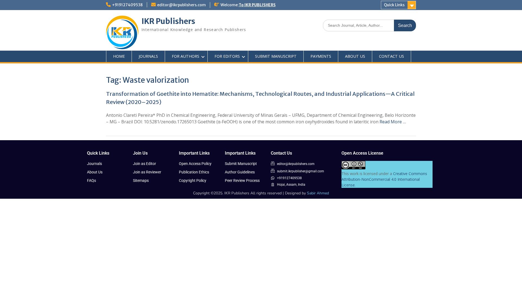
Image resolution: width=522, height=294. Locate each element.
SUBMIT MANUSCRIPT (276, 56)
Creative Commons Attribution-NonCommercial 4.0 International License (384, 179)
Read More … (393, 122)
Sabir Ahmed (318, 193)
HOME (119, 56)
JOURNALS (148, 56)
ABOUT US (355, 56)
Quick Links (394, 4)
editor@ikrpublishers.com (181, 4)
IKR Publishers (168, 21)
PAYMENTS (320, 56)
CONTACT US (391, 56)
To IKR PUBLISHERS (257, 4)
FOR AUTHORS (185, 56)
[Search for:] (369, 25)
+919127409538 (127, 4)
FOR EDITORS (227, 56)
